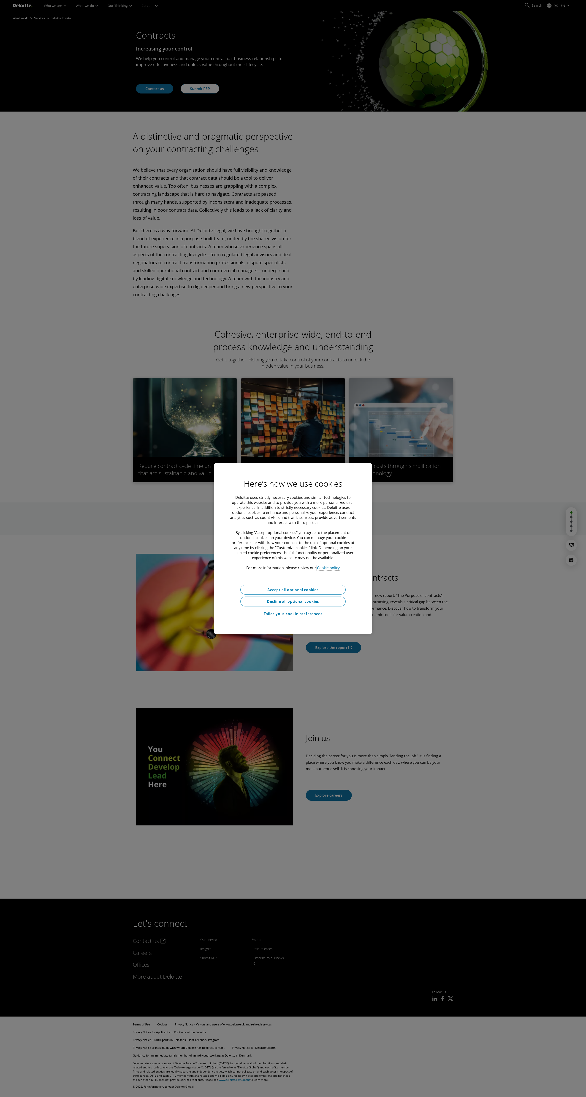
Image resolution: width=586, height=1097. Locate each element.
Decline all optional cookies (293, 601)
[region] (293, 548)
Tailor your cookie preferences (293, 613)
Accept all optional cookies (293, 589)
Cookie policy (328, 567)
